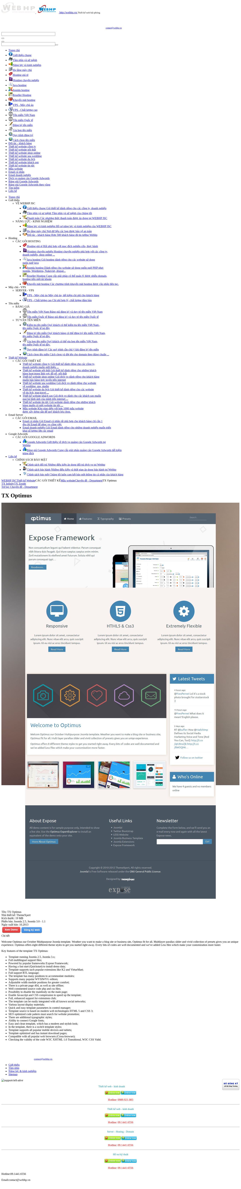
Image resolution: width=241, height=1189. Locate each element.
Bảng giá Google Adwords (23, 181)
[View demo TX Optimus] (11, 932)
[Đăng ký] (31, 932)
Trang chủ (14, 50)
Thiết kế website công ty (22, 146)
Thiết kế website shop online (24, 152)
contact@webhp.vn (114, 28)
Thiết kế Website (17, 357)
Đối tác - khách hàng (20, 143)
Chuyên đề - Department (89, 480)
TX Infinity (7, 483)
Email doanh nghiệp (19, 175)
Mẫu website (15, 168)
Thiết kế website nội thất (22, 149)
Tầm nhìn (13, 1067)
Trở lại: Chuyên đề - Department (19, 486)
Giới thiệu (14, 1064)
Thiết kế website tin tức (21, 165)
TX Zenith (20, 483)
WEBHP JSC (9, 480)
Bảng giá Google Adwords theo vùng (29, 184)
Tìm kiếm (13, 187)
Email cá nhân (16, 171)
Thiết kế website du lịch (21, 159)
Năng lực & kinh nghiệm (22, 1071)
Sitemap (12, 1074)
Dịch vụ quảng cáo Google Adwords (29, 178)
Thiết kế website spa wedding (25, 155)
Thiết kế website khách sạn (23, 162)
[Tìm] (2, 38)
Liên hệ (12, 190)
